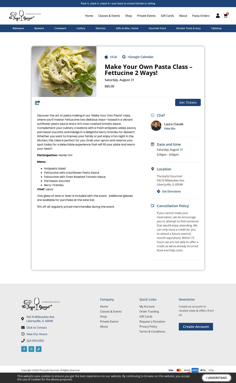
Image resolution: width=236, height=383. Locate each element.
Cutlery (81, 28)
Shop (128, 16)
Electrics (101, 28)
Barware (39, 28)
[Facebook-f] (24, 349)
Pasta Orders (201, 16)
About (183, 16)
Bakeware (18, 28)
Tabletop (216, 28)
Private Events (146, 16)
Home (89, 16)
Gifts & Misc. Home (127, 28)
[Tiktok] (38, 349)
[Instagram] (31, 349)
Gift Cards (167, 16)
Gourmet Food (157, 28)
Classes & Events (109, 16)
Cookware (60, 28)
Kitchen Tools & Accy (188, 28)
